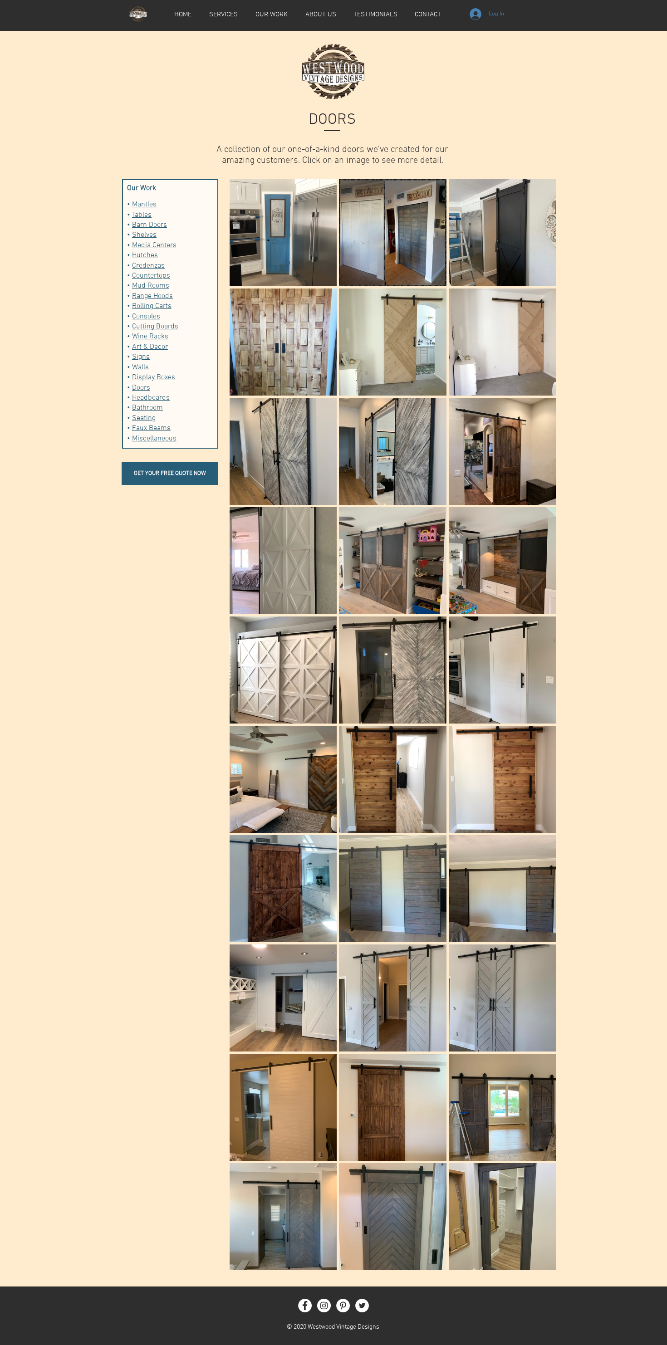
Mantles (144, 204)
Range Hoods (152, 296)
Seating (144, 418)
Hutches (145, 255)
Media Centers (154, 245)
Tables (142, 215)
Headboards (151, 397)
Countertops (151, 275)
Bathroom (147, 407)
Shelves (144, 235)
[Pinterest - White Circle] (343, 1305)
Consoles (146, 316)
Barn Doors (149, 225)
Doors (141, 387)
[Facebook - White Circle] (305, 1305)
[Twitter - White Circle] (362, 1305)
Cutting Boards (155, 326)
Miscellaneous (154, 438)
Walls (140, 367)
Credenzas (148, 265)
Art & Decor (150, 347)
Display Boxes (153, 377)
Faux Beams (151, 428)
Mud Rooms (150, 285)
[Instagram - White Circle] (324, 1305)
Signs (141, 357)
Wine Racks (150, 336)
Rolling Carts (152, 306)
